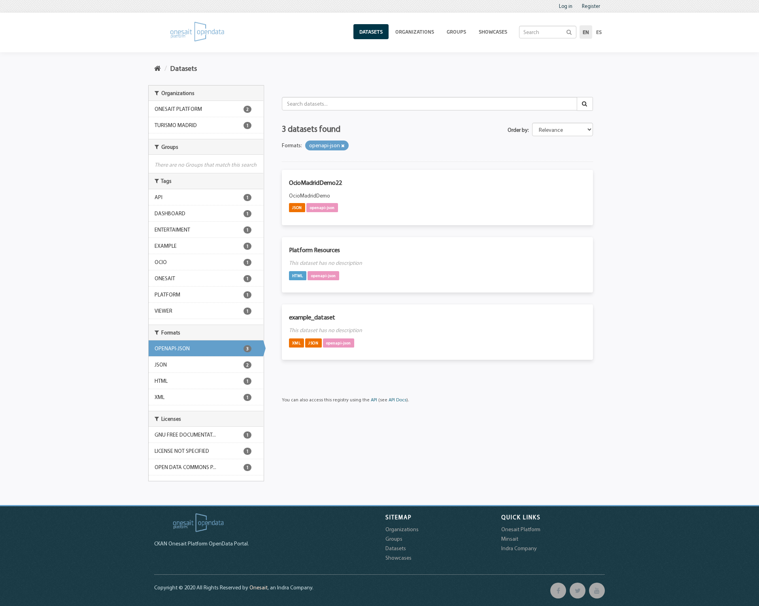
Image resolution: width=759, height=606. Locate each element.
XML (296, 343)
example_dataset (312, 317)
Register (591, 6)
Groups (456, 31)
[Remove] (343, 145)
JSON (297, 207)
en (586, 32)
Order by (518, 129)
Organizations (414, 31)
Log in (565, 6)
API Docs (397, 400)
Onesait (258, 587)
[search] (585, 104)
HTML (297, 275)
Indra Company (519, 548)
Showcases (493, 31)
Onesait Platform (520, 529)
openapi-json (322, 207)
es (599, 32)
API (374, 400)
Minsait (509, 538)
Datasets (371, 31)
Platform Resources (314, 250)
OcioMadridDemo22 (315, 182)
